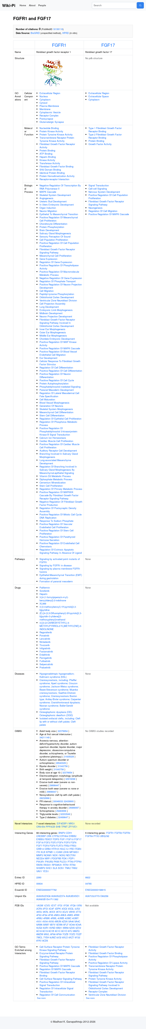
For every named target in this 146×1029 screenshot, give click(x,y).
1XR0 (79, 905)
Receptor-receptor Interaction (54, 179)
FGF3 (54, 842)
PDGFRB (56, 858)
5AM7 (46, 924)
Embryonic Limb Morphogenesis (56, 310)
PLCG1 (63, 861)
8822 (87, 877)
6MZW (39, 934)
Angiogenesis (46, 198)
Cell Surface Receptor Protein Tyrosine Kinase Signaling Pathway (60, 948)
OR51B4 (40, 826)
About (32, 5)
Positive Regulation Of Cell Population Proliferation (59, 244)
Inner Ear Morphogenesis (52, 329)
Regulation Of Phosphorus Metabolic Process (58, 423)
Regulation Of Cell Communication (57, 994)
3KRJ (39, 911)
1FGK (66, 905)
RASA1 (47, 864)
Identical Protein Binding (52, 172)
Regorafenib (46, 632)
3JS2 (77, 908)
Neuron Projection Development (56, 316)
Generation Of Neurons (51, 405)
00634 (39, 883)
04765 (88, 883)
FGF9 (52, 845)
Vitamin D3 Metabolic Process (55, 476)
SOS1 (61, 868)
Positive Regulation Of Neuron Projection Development (61, 286)
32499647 (63, 817)
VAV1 (39, 871)
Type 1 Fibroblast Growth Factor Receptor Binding (105, 129)
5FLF (66, 924)
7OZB (65, 934)
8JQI (58, 937)
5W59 (66, 927)
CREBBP (41, 836)
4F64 (44, 915)
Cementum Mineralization (53, 482)
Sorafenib (44, 590)
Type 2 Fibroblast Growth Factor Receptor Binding (105, 136)
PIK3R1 (40, 861)
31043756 (63, 766)
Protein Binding (47, 150)
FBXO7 (48, 839)
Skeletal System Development (55, 195)
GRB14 (40, 848)
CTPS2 (56, 836)
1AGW (39, 905)
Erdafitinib (45, 654)
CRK (49, 836)
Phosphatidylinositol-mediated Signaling (60, 386)
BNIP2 (62, 832)
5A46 (71, 921)
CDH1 (69, 832)
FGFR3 (126, 832)
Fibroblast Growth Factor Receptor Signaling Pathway (57, 251)
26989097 (74, 807)
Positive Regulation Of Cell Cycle (57, 380)
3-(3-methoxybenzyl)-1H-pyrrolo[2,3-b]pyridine (58, 608)
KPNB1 (50, 852)
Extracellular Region (50, 93)
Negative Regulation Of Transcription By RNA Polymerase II (60, 187)
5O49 (72, 924)
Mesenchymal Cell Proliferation (56, 255)
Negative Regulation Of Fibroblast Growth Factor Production (61, 503)
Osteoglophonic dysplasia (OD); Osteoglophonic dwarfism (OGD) (56, 713)
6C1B (51, 931)
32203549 (65, 814)
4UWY (75, 918)
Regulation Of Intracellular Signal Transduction (56, 990)
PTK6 (71, 861)
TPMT (64, 826)
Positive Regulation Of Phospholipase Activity (59, 267)
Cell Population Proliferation (54, 239)
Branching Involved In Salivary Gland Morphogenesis (59, 455)
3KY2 (59, 911)
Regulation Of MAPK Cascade (55, 969)
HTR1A (55, 848)
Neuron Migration (48, 211)
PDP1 (72, 858)
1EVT (53, 905)
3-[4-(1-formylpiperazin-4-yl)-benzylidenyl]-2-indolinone (54, 598)
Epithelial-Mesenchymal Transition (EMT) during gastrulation (61, 576)
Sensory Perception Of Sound (55, 236)
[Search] (140, 5)
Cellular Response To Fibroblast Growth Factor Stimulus (60, 362)
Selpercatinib (46, 664)
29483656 (61, 810)
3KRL (45, 911)
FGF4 (60, 842)
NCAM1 (48, 855)
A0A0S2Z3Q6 (43, 896)
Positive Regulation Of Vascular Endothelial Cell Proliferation (56, 525)
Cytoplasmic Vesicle (50, 112)
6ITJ (70, 931)
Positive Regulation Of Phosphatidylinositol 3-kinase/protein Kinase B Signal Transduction (58, 431)
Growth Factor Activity (100, 144)
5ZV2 (78, 927)
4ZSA (65, 921)
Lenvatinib (45, 638)
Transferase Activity (50, 163)
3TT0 (78, 911)
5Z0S (72, 927)
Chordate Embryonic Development (57, 338)
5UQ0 (39, 927)
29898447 (54, 785)
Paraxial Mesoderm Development (57, 390)
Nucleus (44, 96)
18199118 (58, 29)
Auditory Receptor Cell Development (58, 450)
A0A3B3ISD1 (73, 896)
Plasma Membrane (49, 106)
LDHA (66, 852)
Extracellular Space (98, 96)
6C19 (45, 931)
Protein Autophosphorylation (54, 383)
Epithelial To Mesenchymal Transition (59, 214)
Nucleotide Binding (49, 128)
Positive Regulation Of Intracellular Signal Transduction (57, 983)
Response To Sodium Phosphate (56, 520)
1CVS (47, 905)
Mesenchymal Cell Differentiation (56, 412)
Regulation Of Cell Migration (102, 211)
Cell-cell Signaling (97, 188)
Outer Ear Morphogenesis (53, 332)
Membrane (45, 109)
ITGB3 (78, 848)
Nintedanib (45, 642)
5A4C (77, 921)
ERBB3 (40, 839)
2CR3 (39, 908)
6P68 (53, 934)
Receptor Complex (49, 115)
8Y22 (77, 937)
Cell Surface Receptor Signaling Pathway (61, 978)
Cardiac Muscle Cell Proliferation (56, 441)
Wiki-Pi (8, 5)
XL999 (43, 603)
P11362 (54, 899)
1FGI (59, 905)
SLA (55, 868)
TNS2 (74, 868)
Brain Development (49, 230)
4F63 (38, 915)
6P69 (59, 934)
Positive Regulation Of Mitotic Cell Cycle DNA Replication (61, 516)
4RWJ (39, 918)
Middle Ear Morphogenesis (53, 335)
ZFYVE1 (72, 826)
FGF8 (46, 845)
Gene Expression (48, 259)
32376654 (63, 731)
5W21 (59, 927)
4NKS (70, 915)
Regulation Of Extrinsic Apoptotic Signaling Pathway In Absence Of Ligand (61, 551)
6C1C (58, 931)
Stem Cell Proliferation (51, 485)
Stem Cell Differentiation (52, 415)
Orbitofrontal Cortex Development (57, 297)
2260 (38, 877)
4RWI (76, 915)
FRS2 (67, 845)
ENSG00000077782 (46, 889)
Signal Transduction (98, 185)
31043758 (59, 769)
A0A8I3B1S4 (43, 899)
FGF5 (67, 842)
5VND (52, 927)
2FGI (45, 908)
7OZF (79, 934)
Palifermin (45, 587)
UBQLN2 (104, 836)
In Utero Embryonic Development (57, 204)
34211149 (44, 737)
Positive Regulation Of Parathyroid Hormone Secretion (57, 538)
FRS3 (73, 845)
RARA (39, 864)
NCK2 (62, 855)
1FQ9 (72, 905)
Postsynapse (46, 118)
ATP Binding (46, 153)
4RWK (46, 918)
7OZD (72, 934)
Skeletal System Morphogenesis (56, 409)
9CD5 (45, 940)
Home (23, 5)
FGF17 (108, 45)
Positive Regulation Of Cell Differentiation (61, 370)
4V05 (51, 921)
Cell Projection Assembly (53, 303)
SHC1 (49, 868)
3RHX (72, 911)
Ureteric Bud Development (53, 201)
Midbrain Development (51, 313)
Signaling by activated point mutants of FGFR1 (60, 560)
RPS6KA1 (57, 864)
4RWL (54, 918)
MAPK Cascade (48, 191)
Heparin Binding (48, 156)
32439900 (69, 801)
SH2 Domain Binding (50, 169)
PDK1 (65, 858)
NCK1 (56, 855)
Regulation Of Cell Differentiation (56, 367)
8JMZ (53, 937)
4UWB (61, 918)
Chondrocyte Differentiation (53, 223)
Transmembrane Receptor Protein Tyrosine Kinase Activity (57, 139)
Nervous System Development (104, 191)
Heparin (43, 594)
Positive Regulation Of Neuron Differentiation (55, 375)
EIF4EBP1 (62, 823)
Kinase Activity (47, 160)
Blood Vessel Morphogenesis (54, 402)
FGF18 (39, 842)
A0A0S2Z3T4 (58, 896)
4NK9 (57, 915)
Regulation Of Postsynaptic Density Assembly (58, 509)
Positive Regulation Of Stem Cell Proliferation (57, 532)
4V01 (39, 921)
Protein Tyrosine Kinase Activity (56, 134)
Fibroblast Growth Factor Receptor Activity (57, 145)
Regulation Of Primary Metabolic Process (61, 489)
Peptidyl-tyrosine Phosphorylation (57, 294)
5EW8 (59, 924)
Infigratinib (45, 648)
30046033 (58, 801)
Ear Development (48, 358)
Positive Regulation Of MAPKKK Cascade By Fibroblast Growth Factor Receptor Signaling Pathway (59, 495)
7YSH (46, 937)
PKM (56, 861)
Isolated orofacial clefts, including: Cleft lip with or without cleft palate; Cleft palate (60, 721)
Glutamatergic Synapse (52, 122)
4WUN (57, 921)
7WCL (39, 937)
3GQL (71, 908)
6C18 (39, 931)
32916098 (70, 779)
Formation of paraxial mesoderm (56, 581)
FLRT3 (59, 845)
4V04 (45, 921)
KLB (43, 852)
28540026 (61, 763)
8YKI (38, 940)
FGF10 (70, 839)
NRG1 (72, 823)
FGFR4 (89, 836)
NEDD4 (40, 858)
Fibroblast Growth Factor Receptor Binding (57, 974)
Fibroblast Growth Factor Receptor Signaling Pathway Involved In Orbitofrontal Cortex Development (57, 323)
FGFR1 (59, 45)
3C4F (51, 908)
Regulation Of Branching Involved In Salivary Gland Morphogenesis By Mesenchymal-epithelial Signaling (58, 470)
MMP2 (39, 855)
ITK (38, 852)
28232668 (44, 798)
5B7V (53, 924)
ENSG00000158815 (95, 889)
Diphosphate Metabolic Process (56, 479)
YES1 (46, 871)
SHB (58, 826)
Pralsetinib (45, 667)
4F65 (50, 915)
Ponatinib (44, 635)
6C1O (64, 931)
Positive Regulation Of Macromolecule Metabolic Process (59, 273)
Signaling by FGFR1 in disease (56, 565)
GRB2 (48, 848)
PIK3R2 (49, 861)
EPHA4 (64, 836)
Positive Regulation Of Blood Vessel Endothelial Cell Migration (58, 353)
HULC (63, 848)
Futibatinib (45, 661)
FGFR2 (118, 832)
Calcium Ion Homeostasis (53, 437)
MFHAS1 (74, 852)
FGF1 (63, 839)
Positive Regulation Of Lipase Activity (108, 962)
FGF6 (73, 842)
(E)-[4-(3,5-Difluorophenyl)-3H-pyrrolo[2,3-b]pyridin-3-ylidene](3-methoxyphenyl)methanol (61, 616)
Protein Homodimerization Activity (57, 176)
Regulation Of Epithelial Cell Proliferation (60, 418)
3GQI (64, 908)
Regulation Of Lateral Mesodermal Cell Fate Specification (59, 394)
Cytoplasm (45, 99)
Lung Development (49, 306)
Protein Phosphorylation (52, 227)
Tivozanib (44, 645)
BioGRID (35, 33)
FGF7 (39, 845)
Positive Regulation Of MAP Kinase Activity (58, 343)
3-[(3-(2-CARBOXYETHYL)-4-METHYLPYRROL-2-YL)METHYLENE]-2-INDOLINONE (61, 626)
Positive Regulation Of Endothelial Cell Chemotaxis (59, 544)
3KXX (52, 911)
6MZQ (76, 931)
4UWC (68, 918)
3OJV (65, 911)
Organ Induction (48, 207)
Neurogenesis (95, 207)
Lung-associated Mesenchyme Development (55, 461)
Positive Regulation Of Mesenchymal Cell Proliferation (59, 219)
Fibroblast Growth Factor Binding (56, 166)
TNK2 (68, 868)
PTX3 (96, 836)
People (42, 5)
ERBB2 (72, 836)
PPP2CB (50, 826)
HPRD (65, 33)
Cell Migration (47, 290)
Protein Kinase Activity (51, 131)
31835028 (69, 756)
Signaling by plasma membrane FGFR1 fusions (60, 570)
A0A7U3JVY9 (92, 896)
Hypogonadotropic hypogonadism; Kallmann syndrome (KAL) (57, 675)
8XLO (65, 937)
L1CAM (58, 852)
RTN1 (66, 864)
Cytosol (43, 102)
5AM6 (39, 924)
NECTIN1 (71, 855)
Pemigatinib (46, 657)
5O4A (78, 924)
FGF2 (47, 842)
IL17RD (70, 848)
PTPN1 (78, 861)
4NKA (63, 915)
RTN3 (72, 864)
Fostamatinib (46, 651)
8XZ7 (71, 937)
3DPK (58, 908)
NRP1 (48, 858)
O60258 (104, 896)
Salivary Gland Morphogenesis (55, 233)
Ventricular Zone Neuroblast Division (58, 300)
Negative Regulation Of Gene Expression (61, 278)
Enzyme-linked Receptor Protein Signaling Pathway (56, 954)
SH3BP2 (40, 868)
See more (41, 998)
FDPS (56, 839)
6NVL (46, 934)
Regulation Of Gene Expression (56, 262)
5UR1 (46, 927)
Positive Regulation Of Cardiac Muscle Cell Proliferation (59, 445)
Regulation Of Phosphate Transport (58, 281)
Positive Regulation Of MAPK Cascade (60, 348)
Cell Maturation (47, 399)
